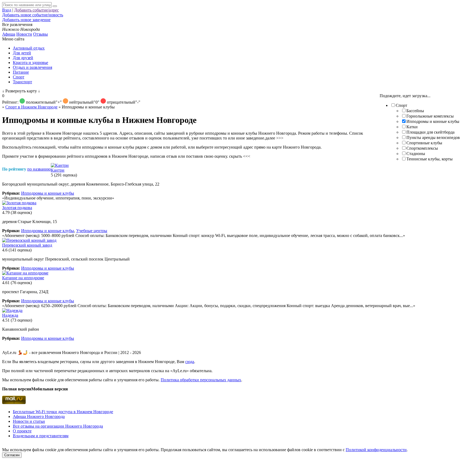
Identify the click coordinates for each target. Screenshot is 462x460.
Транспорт (22, 82)
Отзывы (40, 34)
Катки (412, 127)
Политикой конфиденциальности (376, 449)
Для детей (22, 53)
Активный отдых (29, 48)
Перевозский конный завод (27, 245)
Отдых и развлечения (32, 67)
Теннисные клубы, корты (429, 159)
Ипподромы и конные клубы (432, 121)
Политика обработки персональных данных (201, 380)
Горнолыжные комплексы (430, 116)
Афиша (8, 34)
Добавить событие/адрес (36, 10)
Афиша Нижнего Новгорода (39, 416)
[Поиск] (55, 6)
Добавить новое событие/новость (32, 15)
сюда (189, 361)
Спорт (18, 77)
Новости (24, 34)
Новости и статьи (29, 421)
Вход (6, 10)
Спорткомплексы (422, 148)
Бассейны (415, 110)
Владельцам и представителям (40, 435)
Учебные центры (91, 230)
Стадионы (415, 153)
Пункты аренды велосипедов (433, 137)
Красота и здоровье (30, 62)
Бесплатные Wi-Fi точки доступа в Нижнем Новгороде (63, 411)
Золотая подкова (17, 207)
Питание (21, 72)
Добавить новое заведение (26, 19)
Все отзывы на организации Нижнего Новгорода (58, 426)
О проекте (22, 431)
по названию (39, 169)
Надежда (10, 315)
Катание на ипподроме (23, 278)
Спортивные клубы (424, 143)
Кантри (57, 170)
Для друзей (23, 57)
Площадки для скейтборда (430, 132)
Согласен (12, 455)
